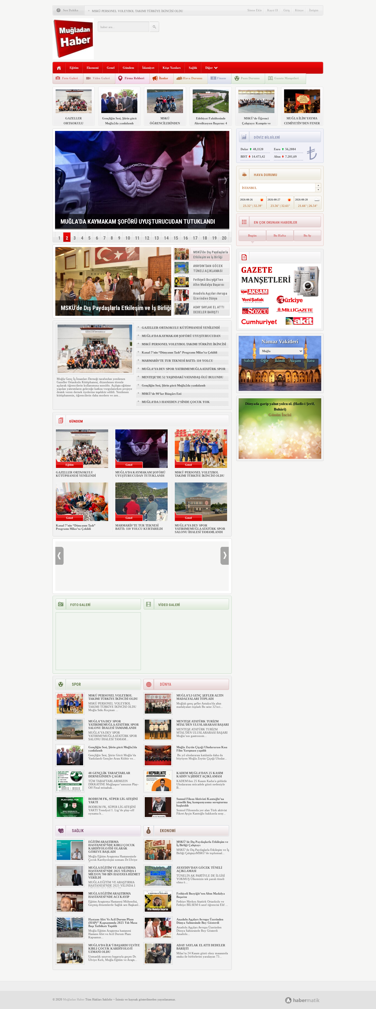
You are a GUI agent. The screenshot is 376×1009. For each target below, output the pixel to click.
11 (137, 238)
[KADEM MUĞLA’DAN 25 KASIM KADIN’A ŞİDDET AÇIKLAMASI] (158, 790)
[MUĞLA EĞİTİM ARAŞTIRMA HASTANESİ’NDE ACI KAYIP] (70, 910)
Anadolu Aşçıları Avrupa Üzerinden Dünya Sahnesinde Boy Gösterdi (199, 921)
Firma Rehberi (134, 78)
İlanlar (163, 78)
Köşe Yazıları (172, 67)
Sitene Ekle (254, 10)
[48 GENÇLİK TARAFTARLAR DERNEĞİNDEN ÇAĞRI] (70, 790)
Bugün (252, 235)
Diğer (209, 67)
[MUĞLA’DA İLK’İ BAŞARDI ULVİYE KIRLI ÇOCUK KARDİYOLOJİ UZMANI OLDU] (70, 962)
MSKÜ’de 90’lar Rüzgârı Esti (161, 393)
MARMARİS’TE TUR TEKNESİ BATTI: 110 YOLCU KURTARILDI (177, 363)
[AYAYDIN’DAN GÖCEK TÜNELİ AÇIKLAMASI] (158, 885)
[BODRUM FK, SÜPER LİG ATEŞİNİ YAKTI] (70, 816)
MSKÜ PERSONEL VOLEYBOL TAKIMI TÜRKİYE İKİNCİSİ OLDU (137, 11)
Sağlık (193, 67)
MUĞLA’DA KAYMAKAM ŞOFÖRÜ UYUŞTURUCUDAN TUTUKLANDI (181, 338)
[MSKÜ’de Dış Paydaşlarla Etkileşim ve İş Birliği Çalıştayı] (113, 281)
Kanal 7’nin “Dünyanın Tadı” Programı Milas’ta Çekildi (179, 352)
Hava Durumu (192, 78)
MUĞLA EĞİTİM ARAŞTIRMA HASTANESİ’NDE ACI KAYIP (109, 895)
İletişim (313, 10)
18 (205, 238)
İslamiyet (148, 67)
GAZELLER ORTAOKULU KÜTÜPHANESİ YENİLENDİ (181, 327)
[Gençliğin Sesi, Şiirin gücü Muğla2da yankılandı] (70, 764)
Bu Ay (307, 235)
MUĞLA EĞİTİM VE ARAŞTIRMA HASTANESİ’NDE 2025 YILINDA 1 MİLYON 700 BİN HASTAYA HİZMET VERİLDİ (114, 872)
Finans (221, 78)
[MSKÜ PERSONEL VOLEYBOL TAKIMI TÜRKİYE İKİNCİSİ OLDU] (70, 712)
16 (185, 238)
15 (176, 238)
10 (128, 238)
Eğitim (74, 67)
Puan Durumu (250, 78)
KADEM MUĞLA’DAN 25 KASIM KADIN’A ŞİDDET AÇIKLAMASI (199, 774)
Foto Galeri (70, 78)
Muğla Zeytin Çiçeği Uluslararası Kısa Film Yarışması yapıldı (201, 748)
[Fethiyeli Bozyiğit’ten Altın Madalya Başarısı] (158, 910)
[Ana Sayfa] (59, 68)
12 (147, 238)
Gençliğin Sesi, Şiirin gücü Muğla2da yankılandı (173, 385)
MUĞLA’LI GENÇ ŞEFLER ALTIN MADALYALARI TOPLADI (200, 697)
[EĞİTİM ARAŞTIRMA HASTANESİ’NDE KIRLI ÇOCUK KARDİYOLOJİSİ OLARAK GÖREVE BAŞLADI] (70, 859)
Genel (111, 67)
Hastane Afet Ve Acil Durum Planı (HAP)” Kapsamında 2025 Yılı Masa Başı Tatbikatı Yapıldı (112, 923)
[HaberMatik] (308, 1000)
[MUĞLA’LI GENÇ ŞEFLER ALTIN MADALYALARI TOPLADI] (158, 712)
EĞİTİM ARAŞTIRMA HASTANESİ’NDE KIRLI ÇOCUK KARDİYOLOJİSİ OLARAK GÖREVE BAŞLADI (111, 846)
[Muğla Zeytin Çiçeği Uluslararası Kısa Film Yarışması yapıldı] (158, 764)
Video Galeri (101, 78)
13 (156, 238)
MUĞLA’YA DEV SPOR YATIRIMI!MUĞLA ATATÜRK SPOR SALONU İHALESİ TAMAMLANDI (183, 371)
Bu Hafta (280, 235)
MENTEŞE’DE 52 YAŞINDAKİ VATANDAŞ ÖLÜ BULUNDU (182, 377)
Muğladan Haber (74, 999)
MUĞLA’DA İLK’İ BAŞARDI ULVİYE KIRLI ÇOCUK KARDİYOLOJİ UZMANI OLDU (114, 948)
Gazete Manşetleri (286, 78)
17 (195, 238)
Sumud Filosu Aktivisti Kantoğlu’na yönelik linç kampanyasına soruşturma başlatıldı (202, 802)
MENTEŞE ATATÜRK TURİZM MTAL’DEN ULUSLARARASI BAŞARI (202, 723)
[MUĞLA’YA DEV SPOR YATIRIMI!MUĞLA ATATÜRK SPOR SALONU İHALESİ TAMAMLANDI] (70, 738)
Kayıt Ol (272, 10)
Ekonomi (93, 67)
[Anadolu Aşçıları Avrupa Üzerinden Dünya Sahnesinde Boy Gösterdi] (158, 936)
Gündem (128, 67)
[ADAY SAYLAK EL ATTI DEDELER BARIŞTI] (158, 962)
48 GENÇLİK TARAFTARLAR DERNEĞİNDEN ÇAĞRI (109, 774)
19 (214, 238)
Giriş (287, 10)
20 (224, 238)
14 (166, 238)
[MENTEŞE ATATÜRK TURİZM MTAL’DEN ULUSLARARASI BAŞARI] (158, 738)
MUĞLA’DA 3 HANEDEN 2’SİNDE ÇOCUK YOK (176, 402)
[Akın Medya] (288, 1000)
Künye (299, 10)
